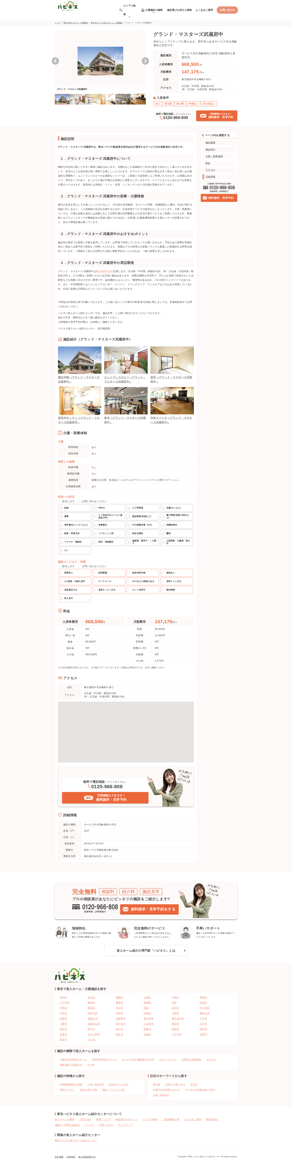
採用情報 (70, 1157)
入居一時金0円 (95, 1084)
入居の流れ (85, 1119)
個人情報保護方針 (87, 1157)
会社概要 (59, 1157)
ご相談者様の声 (170, 1119)
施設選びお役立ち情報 (179, 10)
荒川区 (156, 1084)
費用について (103, 1119)
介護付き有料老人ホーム (73, 1059)
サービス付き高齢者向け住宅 (138, 1059)
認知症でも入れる (119, 1084)
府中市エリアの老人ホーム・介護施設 (107, 23)
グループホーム (168, 1059)
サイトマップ (125, 1125)
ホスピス (211, 1059)
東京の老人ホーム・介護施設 (75, 23)
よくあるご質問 (204, 10)
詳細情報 (210, 176)
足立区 (194, 1084)
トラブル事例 (150, 1119)
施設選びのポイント (127, 1119)
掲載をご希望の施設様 (67, 1125)
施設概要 (210, 142)
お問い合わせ (227, 10)
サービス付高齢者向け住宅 (200, 1089)
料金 (207, 163)
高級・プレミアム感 (113, 1089)
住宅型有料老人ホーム (104, 1059)
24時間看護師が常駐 (71, 1084)
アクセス (210, 170)
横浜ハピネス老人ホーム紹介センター (76, 1140)
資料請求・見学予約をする (153, 909)
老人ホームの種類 (65, 1119)
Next (145, 61)
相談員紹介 (212, 1119)
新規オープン (67, 1089)
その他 (91, 1065)
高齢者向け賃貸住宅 (71, 1065)
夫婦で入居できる (175, 1084)
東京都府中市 (103, 271)
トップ (57, 23)
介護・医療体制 (214, 156)
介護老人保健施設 (192, 1059)
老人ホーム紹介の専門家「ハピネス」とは (146, 950)
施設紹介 (210, 149)
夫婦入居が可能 (88, 1089)
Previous (55, 61)
